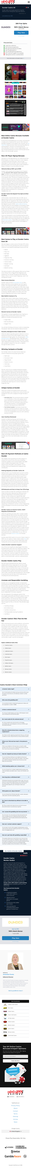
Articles (15, 1119)
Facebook (11, 1096)
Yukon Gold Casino (12, 1014)
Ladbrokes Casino (9, 651)
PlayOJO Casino (8, 660)
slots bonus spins (7, 219)
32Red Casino (8, 648)
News (15, 1122)
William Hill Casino (9, 663)
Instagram (21, 1096)
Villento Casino (11, 1021)
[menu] (29, 2)
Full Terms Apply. (21, 36)
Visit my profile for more (15, 990)
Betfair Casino (8, 666)
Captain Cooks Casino (13, 1004)
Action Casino (11, 1028)
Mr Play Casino (11, 1018)
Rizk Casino (7, 657)
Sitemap (15, 1116)
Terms (15, 1114)
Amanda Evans (8, 974)
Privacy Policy (15, 1105)
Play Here (21, 33)
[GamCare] (15, 1153)
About (15, 1108)
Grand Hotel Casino (12, 1035)
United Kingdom (15, 1131)
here (25, 538)
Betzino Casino (8, 672)
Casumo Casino (15, 533)
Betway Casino (8, 669)
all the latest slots (17, 282)
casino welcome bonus (21, 204)
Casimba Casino (8, 654)
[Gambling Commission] (21, 1149)
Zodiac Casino (11, 1011)
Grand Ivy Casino (8, 645)
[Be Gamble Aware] (12, 1158)
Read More (21, 13)
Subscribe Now (15, 1061)
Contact (15, 1111)
